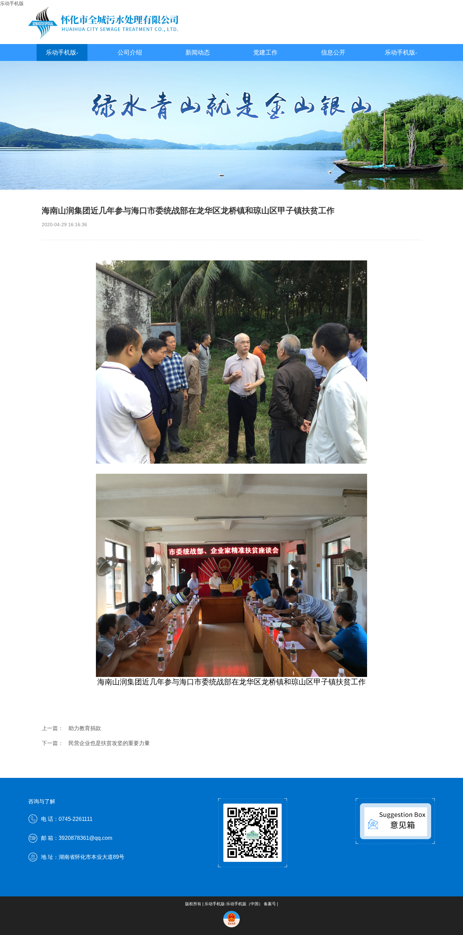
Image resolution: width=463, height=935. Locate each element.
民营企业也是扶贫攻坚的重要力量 (109, 743)
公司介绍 (130, 52)
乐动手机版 (12, 3)
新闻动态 (197, 52)
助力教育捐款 (84, 728)
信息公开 (333, 52)
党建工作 (265, 52)
